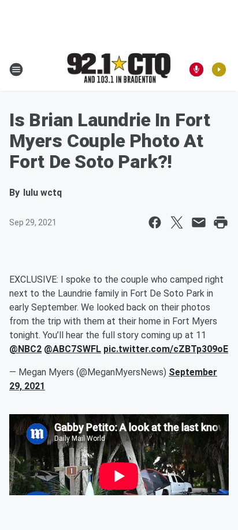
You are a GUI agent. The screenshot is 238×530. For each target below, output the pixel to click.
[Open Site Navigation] (16, 69)
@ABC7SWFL (72, 348)
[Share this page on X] (177, 222)
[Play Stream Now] (219, 69)
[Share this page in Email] (199, 222)
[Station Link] (119, 69)
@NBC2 (25, 348)
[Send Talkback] (196, 69)
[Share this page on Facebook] (155, 222)
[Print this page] (221, 222)
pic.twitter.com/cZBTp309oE (165, 348)
